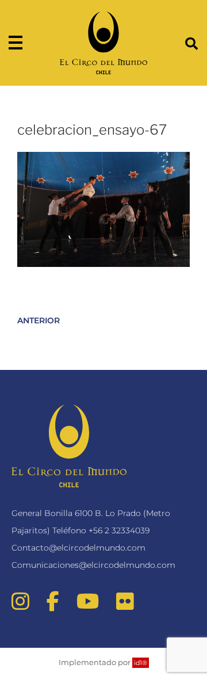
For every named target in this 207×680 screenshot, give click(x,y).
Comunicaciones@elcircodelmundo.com (93, 565)
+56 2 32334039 (119, 530)
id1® (140, 663)
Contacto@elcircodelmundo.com (78, 548)
